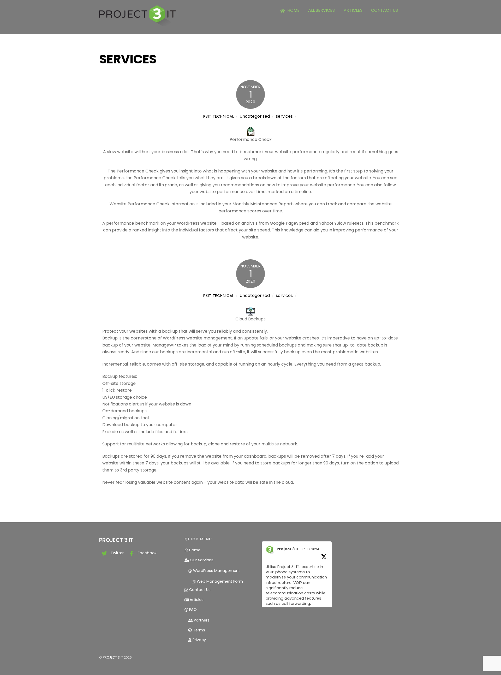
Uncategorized (255, 116)
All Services (321, 10)
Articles (353, 10)
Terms (198, 630)
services (284, 116)
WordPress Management (216, 570)
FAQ (192, 609)
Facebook (147, 552)
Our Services (201, 560)
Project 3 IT (288, 549)
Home (293, 10)
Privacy (199, 639)
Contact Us (384, 10)
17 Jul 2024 (310, 549)
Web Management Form (219, 581)
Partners (201, 620)
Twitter (117, 552)
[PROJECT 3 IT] (137, 24)
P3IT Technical (218, 116)
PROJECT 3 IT (113, 657)
